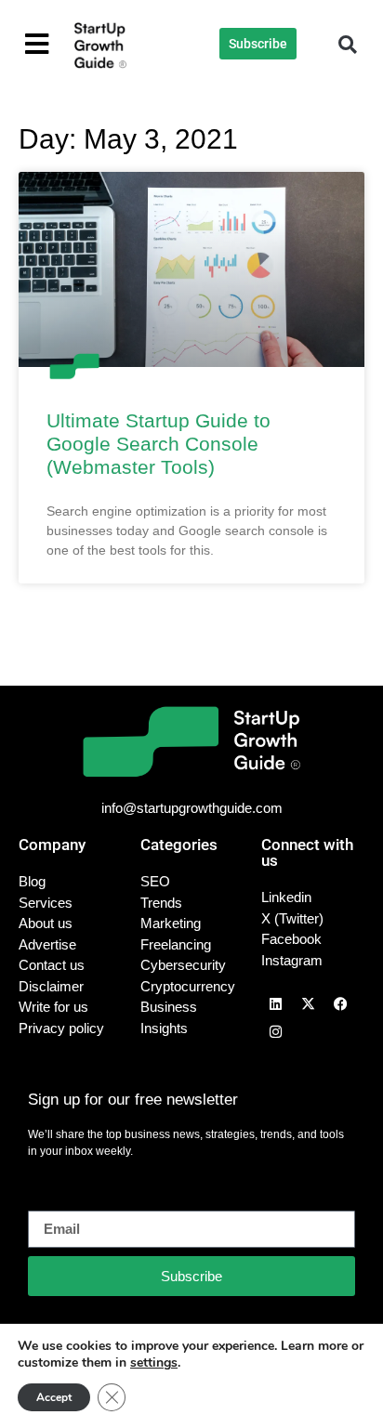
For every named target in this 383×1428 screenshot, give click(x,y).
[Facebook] (340, 1003)
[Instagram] (275, 1031)
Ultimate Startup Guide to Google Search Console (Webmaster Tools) (158, 444)
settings (154, 1363)
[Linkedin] (275, 1003)
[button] (347, 44)
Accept (54, 1397)
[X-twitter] (308, 1003)
